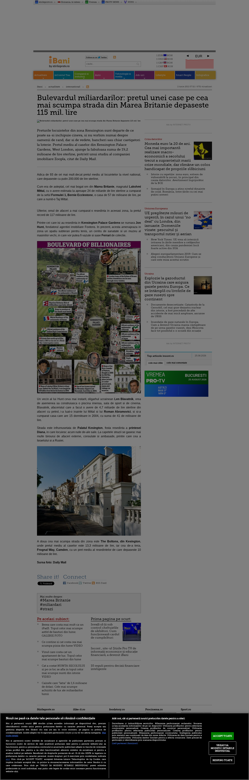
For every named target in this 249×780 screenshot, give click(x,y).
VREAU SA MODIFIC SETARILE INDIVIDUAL (222, 748)
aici (8, 759)
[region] (124, 746)
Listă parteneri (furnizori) (125, 743)
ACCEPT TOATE (222, 736)
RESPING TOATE (222, 760)
